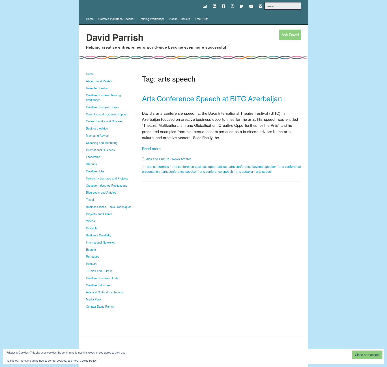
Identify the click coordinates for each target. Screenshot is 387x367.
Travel (90, 199)
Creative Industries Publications (106, 185)
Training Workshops (152, 19)
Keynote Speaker (97, 88)
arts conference (158, 166)
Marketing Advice (97, 135)
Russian (91, 263)
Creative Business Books (102, 107)
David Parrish (114, 37)
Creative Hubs (95, 171)
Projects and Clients (99, 214)
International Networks (100, 242)
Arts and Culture (157, 159)
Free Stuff (201, 19)
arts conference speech (216, 171)
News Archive (181, 159)
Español (91, 249)
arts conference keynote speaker (252, 166)
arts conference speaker (179, 171)
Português (92, 256)
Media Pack (93, 299)
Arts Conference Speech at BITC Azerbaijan (212, 98)
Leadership (93, 157)
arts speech (264, 171)
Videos (90, 221)
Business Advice (97, 128)
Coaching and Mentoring (101, 142)
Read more (151, 148)
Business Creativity (98, 235)
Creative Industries (98, 285)
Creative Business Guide (102, 278)
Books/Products (179, 19)
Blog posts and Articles (101, 192)
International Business (100, 150)
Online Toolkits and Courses (104, 121)
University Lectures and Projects (107, 178)
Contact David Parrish (100, 306)
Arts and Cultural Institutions (104, 292)
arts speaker (244, 171)
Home (90, 19)
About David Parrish (99, 81)
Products (92, 228)
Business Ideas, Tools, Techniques (108, 207)
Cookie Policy (88, 360)
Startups (91, 164)
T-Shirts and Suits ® (99, 271)
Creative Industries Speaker (116, 19)
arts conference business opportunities (199, 166)
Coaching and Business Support (107, 114)
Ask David (290, 35)
